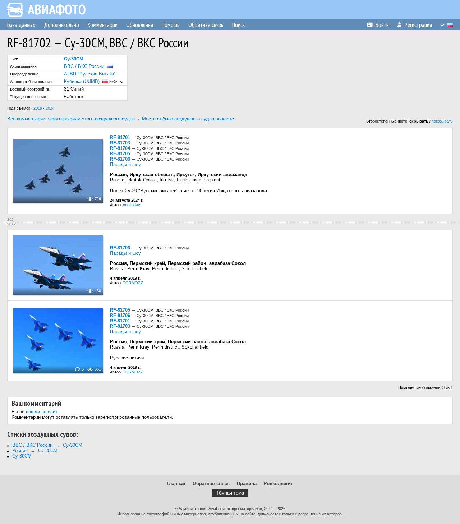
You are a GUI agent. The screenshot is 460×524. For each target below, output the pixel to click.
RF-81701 (120, 137)
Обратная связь (211, 483)
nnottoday (131, 205)
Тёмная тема (230, 493)
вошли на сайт (41, 411)
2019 (37, 108)
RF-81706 (120, 159)
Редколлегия (279, 483)
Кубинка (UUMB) (82, 81)
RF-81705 (120, 153)
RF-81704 (120, 148)
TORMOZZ (133, 283)
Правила (247, 483)
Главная (176, 483)
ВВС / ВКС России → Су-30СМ (47, 445)
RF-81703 (120, 143)
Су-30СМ (22, 456)
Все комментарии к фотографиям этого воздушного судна (71, 118)
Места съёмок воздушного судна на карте (188, 118)
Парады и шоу (125, 164)
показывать (442, 121)
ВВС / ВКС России (84, 66)
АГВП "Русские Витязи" (90, 74)
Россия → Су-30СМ (35, 450)
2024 (50, 108)
